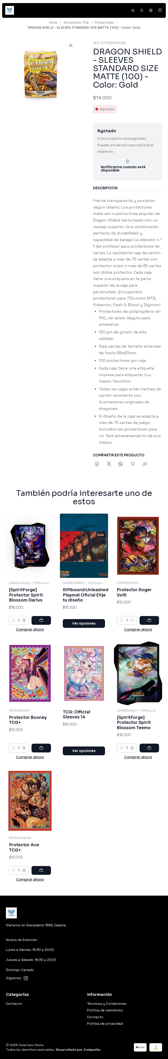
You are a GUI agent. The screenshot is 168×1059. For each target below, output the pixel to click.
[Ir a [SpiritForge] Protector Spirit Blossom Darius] (30, 546)
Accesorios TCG (76, 22)
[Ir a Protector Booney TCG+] (30, 673)
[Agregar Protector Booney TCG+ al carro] (41, 748)
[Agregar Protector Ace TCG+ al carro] (41, 870)
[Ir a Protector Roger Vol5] (138, 546)
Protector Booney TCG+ (28, 720)
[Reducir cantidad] (13, 620)
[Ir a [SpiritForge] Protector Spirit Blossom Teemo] (138, 673)
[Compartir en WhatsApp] (121, 464)
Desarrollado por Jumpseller (78, 1050)
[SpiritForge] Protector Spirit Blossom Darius (26, 595)
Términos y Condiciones (106, 1004)
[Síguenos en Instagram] (25, 978)
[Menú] (133, 10)
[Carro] (160, 10)
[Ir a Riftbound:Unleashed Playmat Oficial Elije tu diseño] (84, 546)
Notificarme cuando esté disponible (123, 169)
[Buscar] (142, 10)
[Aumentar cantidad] (24, 620)
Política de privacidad (105, 1023)
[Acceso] (151, 10)
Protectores (104, 22)
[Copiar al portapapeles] (145, 464)
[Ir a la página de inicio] (9, 10)
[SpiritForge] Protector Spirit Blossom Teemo (134, 722)
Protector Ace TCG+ (24, 847)
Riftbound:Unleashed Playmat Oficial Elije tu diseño (85, 595)
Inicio (53, 22)
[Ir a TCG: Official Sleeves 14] (84, 673)
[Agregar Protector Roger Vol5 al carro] (149, 620)
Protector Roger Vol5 (134, 592)
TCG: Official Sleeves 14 (76, 714)
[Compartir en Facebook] (97, 464)
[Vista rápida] (45, 546)
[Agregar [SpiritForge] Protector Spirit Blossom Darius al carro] (41, 620)
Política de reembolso (105, 1010)
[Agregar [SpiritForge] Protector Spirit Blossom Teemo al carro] (149, 748)
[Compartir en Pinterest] (133, 464)
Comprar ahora (30, 629)
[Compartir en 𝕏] (109, 464)
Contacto (14, 1004)
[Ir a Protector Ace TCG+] (30, 801)
